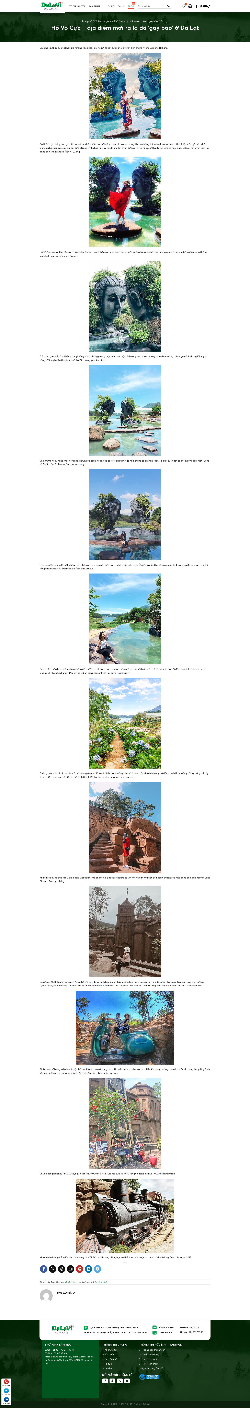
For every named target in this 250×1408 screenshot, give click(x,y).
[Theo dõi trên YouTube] (127, 1381)
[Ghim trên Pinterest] (79, 1269)
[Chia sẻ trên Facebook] (43, 1269)
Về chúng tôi (77, 6)
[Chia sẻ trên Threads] (61, 1269)
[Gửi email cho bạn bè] (70, 1269)
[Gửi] (168, 6)
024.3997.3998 (196, 1332)
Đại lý (121, 6)
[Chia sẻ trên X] (52, 1269)
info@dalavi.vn (166, 1327)
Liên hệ (110, 6)
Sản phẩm (94, 6)
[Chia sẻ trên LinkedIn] (88, 1269)
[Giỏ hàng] (190, 6)
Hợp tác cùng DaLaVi (152, 1368)
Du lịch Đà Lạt (101, 1282)
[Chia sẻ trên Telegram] (97, 1269)
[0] (183, 6)
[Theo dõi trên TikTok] (112, 1381)
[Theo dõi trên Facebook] (105, 1381)
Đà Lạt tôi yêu (102, 21)
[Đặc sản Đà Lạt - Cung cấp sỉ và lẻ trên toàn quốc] (52, 6)
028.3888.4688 (139, 1332)
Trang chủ (87, 21)
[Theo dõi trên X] (120, 1381)
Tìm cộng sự (110, 1359)
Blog (131, 6)
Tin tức (108, 1363)
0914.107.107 (195, 1327)
